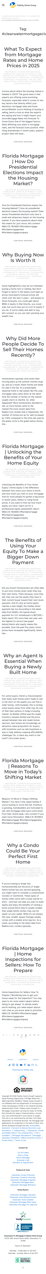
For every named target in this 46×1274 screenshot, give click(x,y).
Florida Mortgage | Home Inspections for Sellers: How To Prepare (23, 959)
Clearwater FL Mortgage (16, 78)
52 (18, 1035)
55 (30, 1035)
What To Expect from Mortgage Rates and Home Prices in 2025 (23, 57)
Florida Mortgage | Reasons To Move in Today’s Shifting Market (23, 769)
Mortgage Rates (22, 84)
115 (21, 1037)
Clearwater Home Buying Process (23, 1197)
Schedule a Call (23, 1160)
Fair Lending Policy (25, 1133)
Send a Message (23, 1158)
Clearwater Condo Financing (23, 1175)
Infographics (23, 276)
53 (22, 1035)
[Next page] (25, 1037)
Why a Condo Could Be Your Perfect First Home (23, 854)
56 (34, 1035)
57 (38, 1035)
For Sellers (35, 80)
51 (13, 1035)
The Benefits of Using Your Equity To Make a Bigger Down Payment (23, 551)
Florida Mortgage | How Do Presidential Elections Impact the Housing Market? (23, 169)
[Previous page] (3, 1035)
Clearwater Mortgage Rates (23, 1182)
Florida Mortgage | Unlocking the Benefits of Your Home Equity (23, 455)
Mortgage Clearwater (30, 81)
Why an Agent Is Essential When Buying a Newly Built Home (23, 664)
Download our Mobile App (22, 1070)
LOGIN (36, 1059)
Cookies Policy (20, 1130)
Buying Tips (21, 270)
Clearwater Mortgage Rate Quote (23, 1202)
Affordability (21, 76)
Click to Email (23, 1155)
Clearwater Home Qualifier (23, 1200)
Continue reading (23, 142)
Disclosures (32, 1130)
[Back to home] (23, 5)
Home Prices (10, 81)
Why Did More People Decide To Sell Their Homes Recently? (23, 347)
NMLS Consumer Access (31, 1138)
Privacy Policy (7, 1140)
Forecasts (9, 276)
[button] (3, 5)
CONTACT (23, 1059)
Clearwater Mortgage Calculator (23, 1195)
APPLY (11, 1059)
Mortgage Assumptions (21, 1135)
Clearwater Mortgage (28, 196)
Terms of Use (20, 1140)
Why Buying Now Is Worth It (23, 257)
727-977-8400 (23, 1153)
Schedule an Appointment (23, 1162)
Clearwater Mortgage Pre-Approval (23, 1205)
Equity (22, 274)
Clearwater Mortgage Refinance (23, 1185)
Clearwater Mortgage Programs (23, 1180)
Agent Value (21, 682)
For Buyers (21, 80)
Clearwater (36, 76)
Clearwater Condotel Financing (23, 1177)
